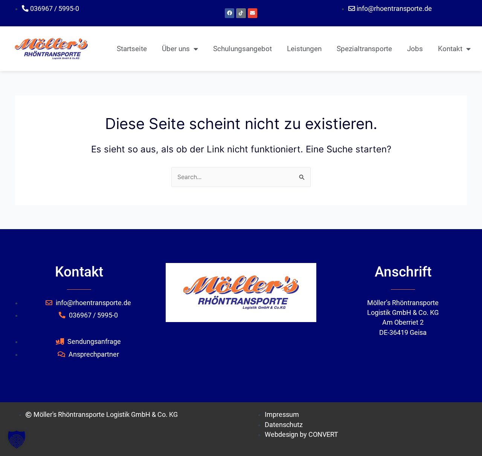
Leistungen (304, 48)
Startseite (132, 48)
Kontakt (450, 48)
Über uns (176, 48)
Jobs (415, 48)
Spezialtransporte (364, 48)
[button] (16, 439)
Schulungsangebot (242, 48)
